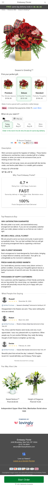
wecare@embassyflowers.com (24, 446)
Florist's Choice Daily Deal (25, 324)
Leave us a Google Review (24, 461)
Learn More (37, 108)
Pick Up (19, 119)
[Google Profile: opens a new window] (24, 454)
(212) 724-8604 (24, 444)
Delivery (7, 120)
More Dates (41, 125)
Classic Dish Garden (23, 350)
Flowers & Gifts (11, 10)
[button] (43, 481)
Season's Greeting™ (23, 305)
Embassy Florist (24, 2)
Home (3, 10)
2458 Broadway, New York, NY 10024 (24, 442)
